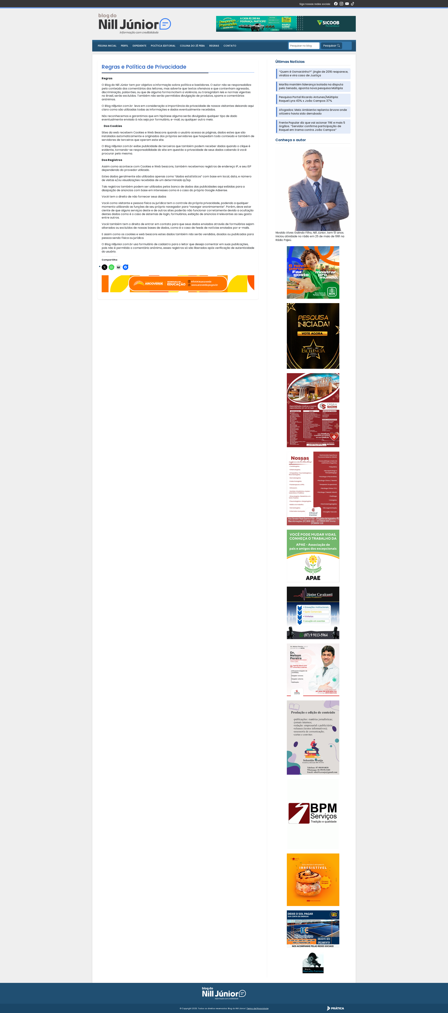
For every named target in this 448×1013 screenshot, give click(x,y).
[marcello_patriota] (313, 963)
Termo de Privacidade (257, 1008)
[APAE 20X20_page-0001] (313, 556)
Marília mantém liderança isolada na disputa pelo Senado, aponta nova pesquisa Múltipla (311, 86)
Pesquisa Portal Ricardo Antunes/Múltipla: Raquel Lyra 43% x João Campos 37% (308, 99)
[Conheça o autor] (313, 189)
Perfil (124, 45)
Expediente (139, 45)
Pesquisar (330, 46)
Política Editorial (163, 45)
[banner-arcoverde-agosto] (178, 284)
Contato (229, 45)
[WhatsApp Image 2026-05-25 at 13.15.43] (313, 410)
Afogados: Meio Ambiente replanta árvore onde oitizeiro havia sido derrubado (313, 112)
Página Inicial (107, 45)
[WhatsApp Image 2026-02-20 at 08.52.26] (313, 336)
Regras (214, 45)
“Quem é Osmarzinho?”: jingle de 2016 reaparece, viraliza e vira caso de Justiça (313, 73)
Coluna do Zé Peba (192, 45)
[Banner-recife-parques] (313, 272)
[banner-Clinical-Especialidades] (313, 488)
